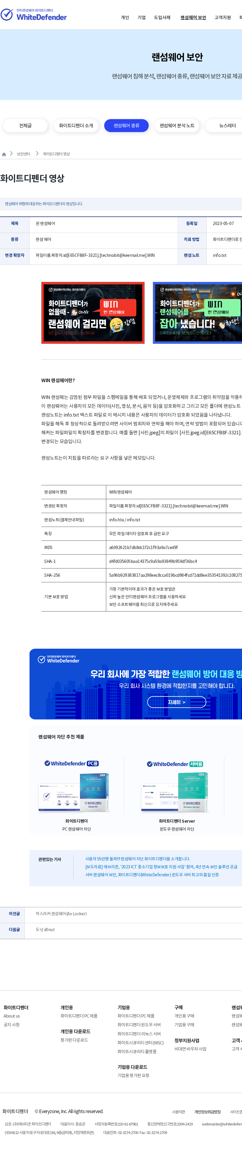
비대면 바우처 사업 (190, 1049)
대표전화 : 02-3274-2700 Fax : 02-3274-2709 (135, 1132)
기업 (142, 17)
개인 (125, 17)
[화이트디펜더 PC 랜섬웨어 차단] (77, 786)
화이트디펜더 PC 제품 (78, 1016)
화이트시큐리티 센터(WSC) (140, 1043)
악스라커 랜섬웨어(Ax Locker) (61, 913)
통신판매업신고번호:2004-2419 (169, 1124)
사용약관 (178, 1112)
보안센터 (23, 154)
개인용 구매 (184, 1016)
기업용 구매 (184, 1025)
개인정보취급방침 (207, 1112)
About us (12, 1016)
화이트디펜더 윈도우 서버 (139, 1025)
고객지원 (223, 17)
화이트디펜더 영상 (56, 154)
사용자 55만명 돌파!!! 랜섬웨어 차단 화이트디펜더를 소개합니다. (137, 859)
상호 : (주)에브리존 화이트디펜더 (28, 1124)
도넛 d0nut (45, 929)
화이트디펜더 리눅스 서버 (139, 1034)
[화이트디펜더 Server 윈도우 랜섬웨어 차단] (177, 786)
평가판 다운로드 (74, 1040)
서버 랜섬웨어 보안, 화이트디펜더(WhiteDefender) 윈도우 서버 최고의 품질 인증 (152, 874)
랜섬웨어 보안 (193, 17)
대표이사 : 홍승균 (72, 1124)
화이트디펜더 (15, 1111)
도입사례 (162, 17)
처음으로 (4, 154)
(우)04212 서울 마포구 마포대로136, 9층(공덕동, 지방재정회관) (49, 1132)
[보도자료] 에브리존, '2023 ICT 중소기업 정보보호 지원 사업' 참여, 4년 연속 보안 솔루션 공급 (161, 867)
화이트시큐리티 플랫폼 (136, 1051)
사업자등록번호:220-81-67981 (116, 1124)
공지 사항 (11, 1025)
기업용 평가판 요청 (133, 1075)
